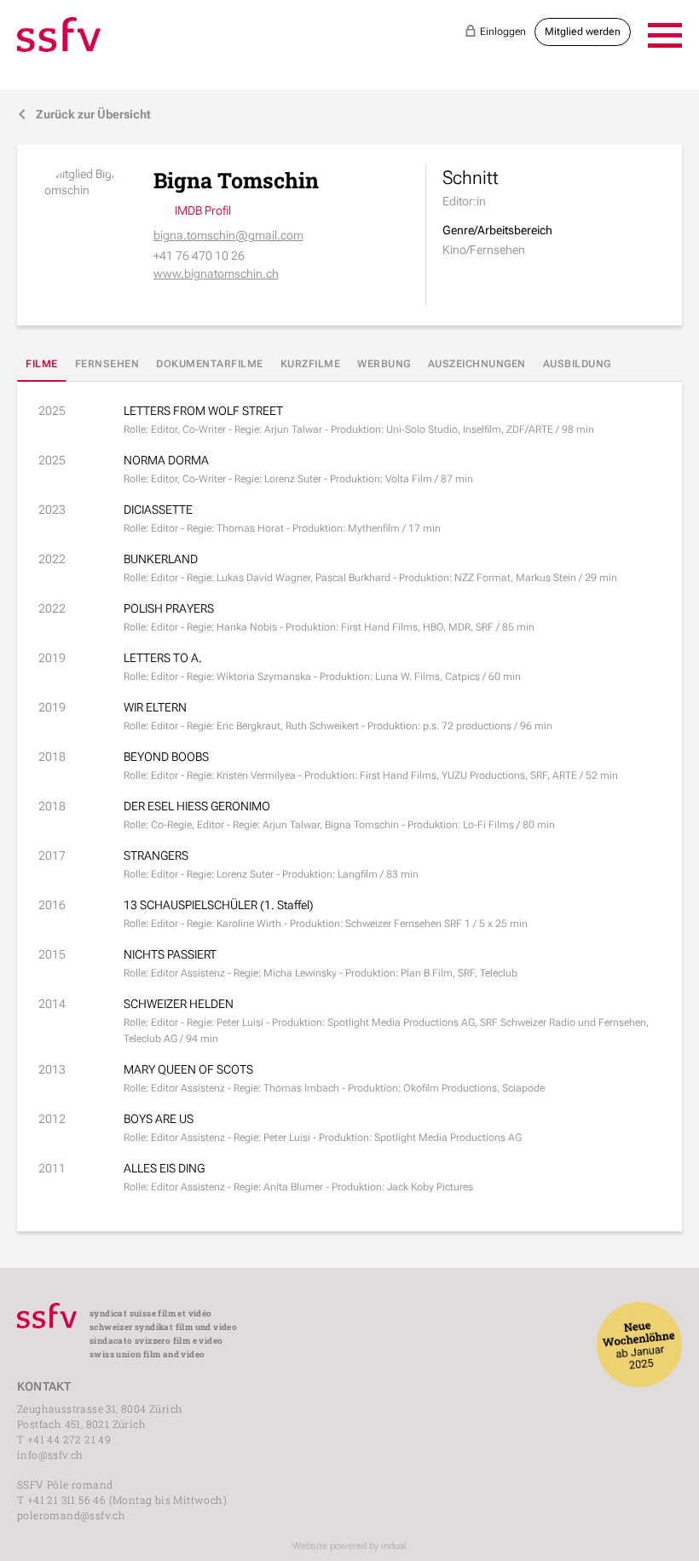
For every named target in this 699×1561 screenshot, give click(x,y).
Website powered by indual (349, 1546)
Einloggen (495, 31)
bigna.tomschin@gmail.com (228, 235)
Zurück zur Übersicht (84, 114)
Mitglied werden (583, 31)
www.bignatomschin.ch (216, 273)
